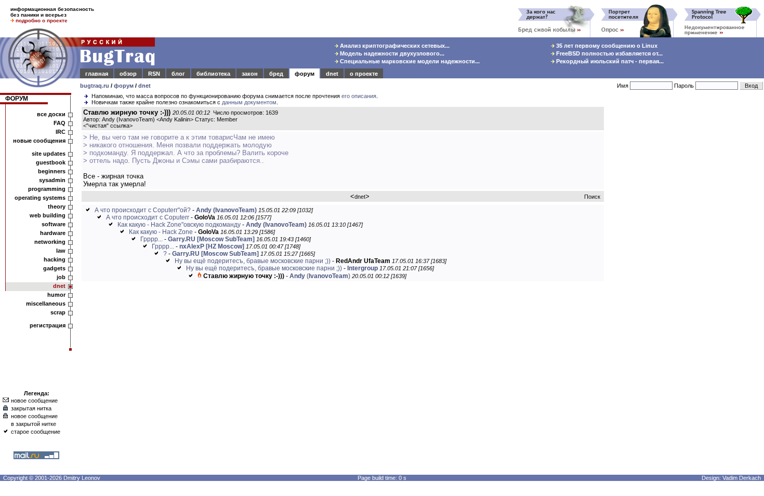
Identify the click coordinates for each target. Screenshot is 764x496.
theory (56, 206)
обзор (128, 74)
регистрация (47, 325)
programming (46, 189)
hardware (52, 233)
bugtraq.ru (94, 85)
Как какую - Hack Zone (161, 232)
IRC (60, 132)
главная (96, 74)
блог (178, 74)
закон (250, 74)
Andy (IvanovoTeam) (226, 210)
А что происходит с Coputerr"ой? (143, 210)
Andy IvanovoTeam (319, 276)
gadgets (54, 268)
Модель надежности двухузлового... (391, 53)
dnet (332, 74)
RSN (154, 74)
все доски (51, 114)
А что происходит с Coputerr (147, 217)
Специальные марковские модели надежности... (409, 61)
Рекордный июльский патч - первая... (609, 61)
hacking (54, 259)
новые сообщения (39, 140)
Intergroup (362, 268)
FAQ (59, 123)
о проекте (364, 74)
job (61, 277)
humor (56, 295)
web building (47, 215)
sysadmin (52, 180)
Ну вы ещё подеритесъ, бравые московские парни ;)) (253, 261)
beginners (51, 171)
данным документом (249, 102)
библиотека (213, 74)
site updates (48, 153)
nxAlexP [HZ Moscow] (211, 246)
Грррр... (151, 239)
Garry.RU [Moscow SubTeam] (211, 239)
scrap (57, 312)
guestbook (50, 162)
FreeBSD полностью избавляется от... (609, 53)
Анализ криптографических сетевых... (394, 46)
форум (304, 74)
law (60, 250)
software (53, 224)
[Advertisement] (686, 264)
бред (276, 74)
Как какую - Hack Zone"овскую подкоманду (179, 224)
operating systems (40, 198)
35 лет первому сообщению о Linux (606, 46)
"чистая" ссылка (107, 125)
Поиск (592, 197)
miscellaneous (45, 303)
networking (49, 242)
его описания (358, 96)
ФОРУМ (16, 98)
